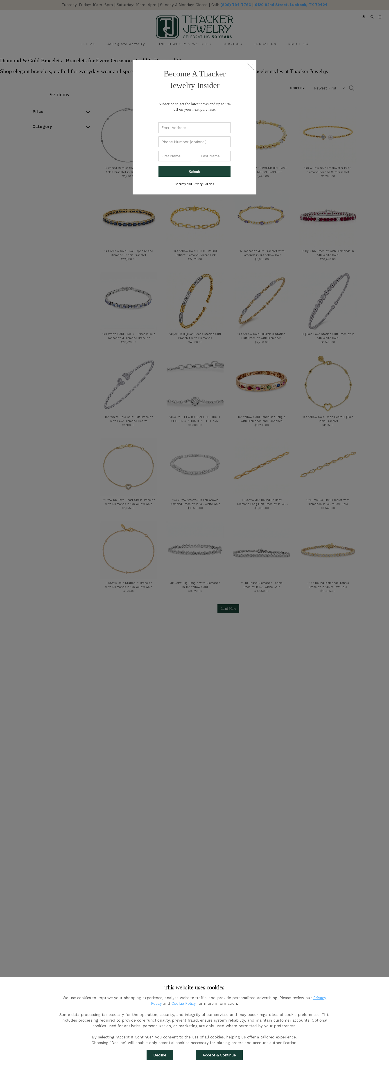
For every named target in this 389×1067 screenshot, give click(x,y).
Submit (194, 172)
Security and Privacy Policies (194, 184)
